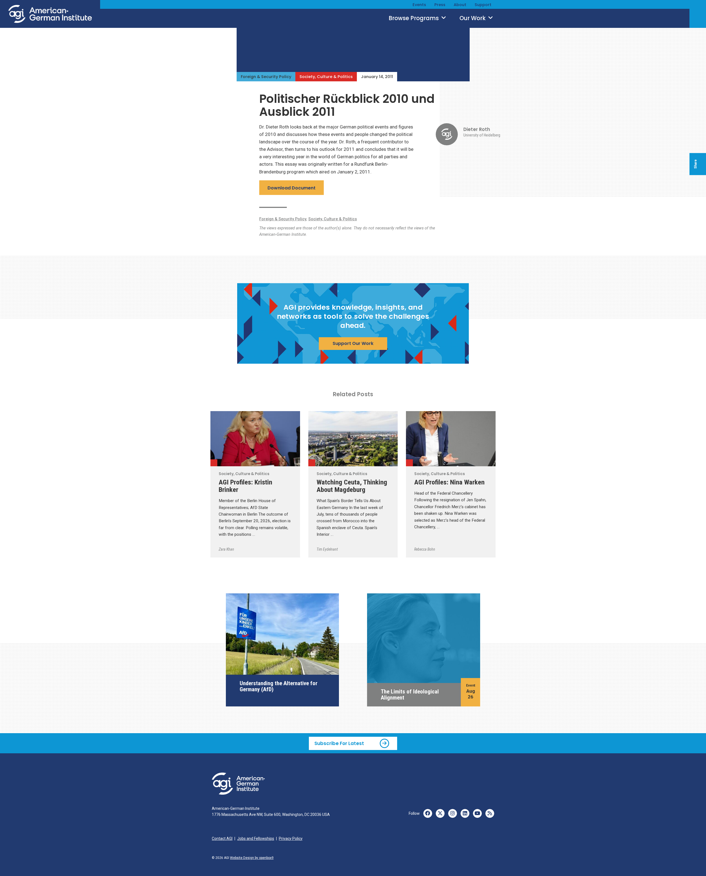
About (460, 4)
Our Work (473, 18)
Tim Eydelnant (327, 549)
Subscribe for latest (339, 743)
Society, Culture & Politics (326, 76)
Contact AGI (222, 838)
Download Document (291, 188)
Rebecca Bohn (424, 549)
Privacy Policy (291, 838)
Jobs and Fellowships (255, 838)
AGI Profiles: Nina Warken (449, 482)
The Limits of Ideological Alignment (410, 694)
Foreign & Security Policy (266, 76)
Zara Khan (226, 549)
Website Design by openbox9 (252, 858)
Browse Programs (414, 18)
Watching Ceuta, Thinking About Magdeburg (352, 486)
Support (483, 4)
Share (695, 164)
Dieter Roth (476, 129)
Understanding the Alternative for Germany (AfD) (278, 686)
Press (439, 4)
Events (419, 4)
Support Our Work (353, 343)
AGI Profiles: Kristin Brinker (245, 486)
